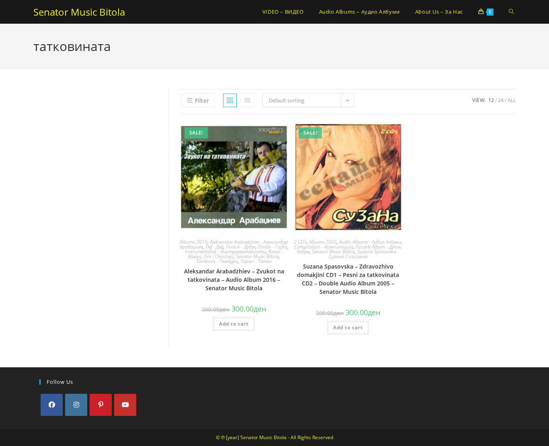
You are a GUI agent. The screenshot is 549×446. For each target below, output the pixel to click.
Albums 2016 (193, 241)
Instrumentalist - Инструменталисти (225, 251)
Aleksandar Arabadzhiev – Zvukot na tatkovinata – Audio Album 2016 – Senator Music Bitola (234, 279)
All (512, 100)
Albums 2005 (323, 241)
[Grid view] (230, 100)
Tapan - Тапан (256, 261)
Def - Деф (214, 246)
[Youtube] (125, 405)
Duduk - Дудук (241, 246)
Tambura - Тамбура (217, 261)
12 (491, 100)
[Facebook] (52, 405)
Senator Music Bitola (79, 11)
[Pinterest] (101, 405)
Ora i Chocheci (218, 256)
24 (501, 100)
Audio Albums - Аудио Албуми (370, 241)
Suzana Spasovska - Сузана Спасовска (364, 254)
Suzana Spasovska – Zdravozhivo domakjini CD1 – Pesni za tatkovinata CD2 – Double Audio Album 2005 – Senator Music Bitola (348, 279)
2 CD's (300, 241)
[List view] (247, 100)
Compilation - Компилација (323, 246)
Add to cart (234, 323)
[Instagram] (76, 405)
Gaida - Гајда (272, 246)
